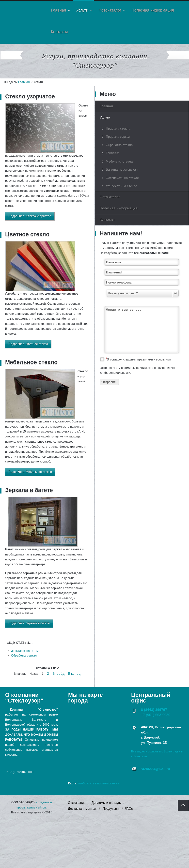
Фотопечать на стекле (122, 178)
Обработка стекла (119, 145)
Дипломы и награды (106, 803)
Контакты (107, 219)
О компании (76, 803)
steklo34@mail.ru (155, 769)
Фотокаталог (110, 197)
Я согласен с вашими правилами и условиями (139, 359)
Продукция (111, 808)
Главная (24, 82)
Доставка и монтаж (82, 808)
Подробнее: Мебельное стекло (30, 472)
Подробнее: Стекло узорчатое (29, 216)
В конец (74, 673)
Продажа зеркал (118, 136)
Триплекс (113, 153)
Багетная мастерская (122, 169)
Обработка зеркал (24, 655)
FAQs (129, 808)
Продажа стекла (118, 128)
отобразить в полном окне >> (98, 783)
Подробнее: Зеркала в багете (29, 623)
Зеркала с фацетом (24, 651)
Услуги (105, 117)
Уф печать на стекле (121, 186)
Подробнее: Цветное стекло (28, 344)
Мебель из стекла (119, 161)
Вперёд (58, 673)
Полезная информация (119, 208)
